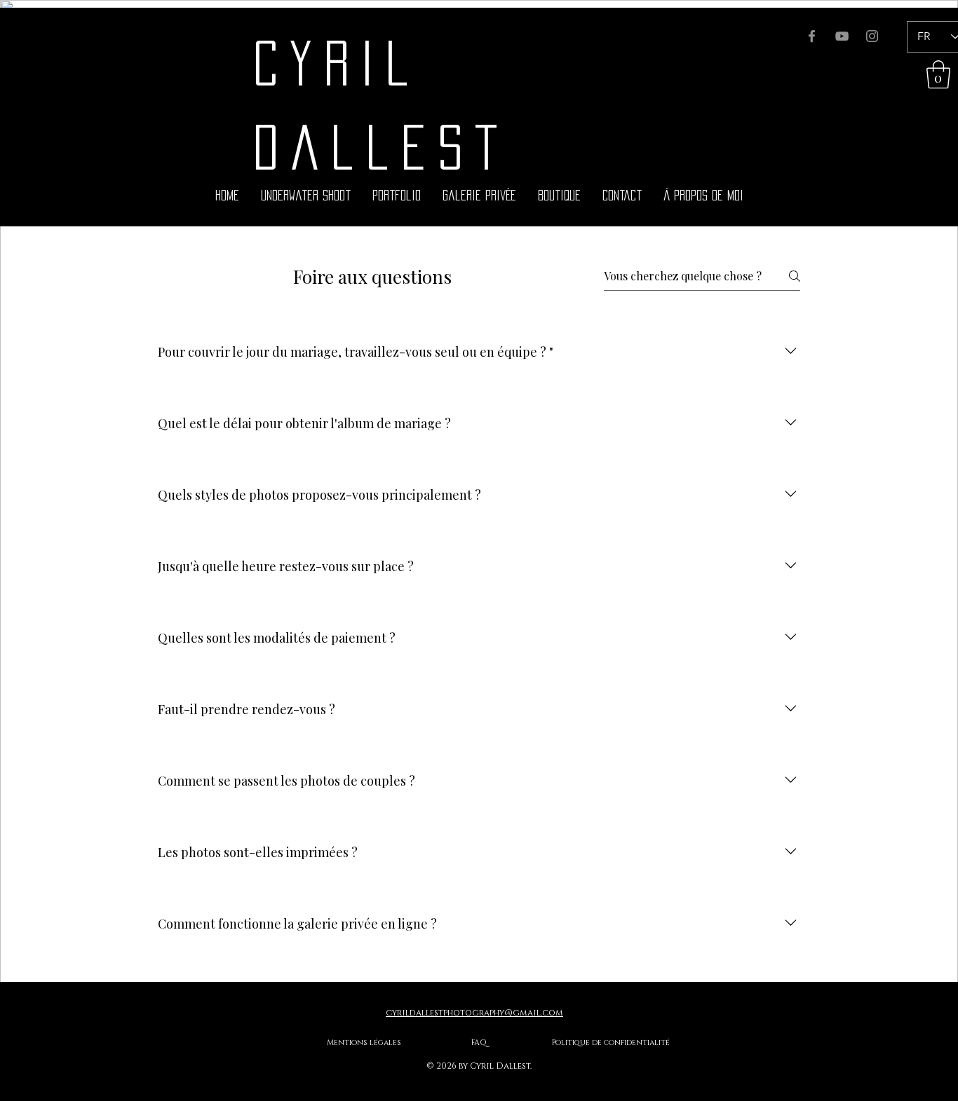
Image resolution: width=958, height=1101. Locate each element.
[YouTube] (842, 36)
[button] (938, 74)
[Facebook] (812, 36)
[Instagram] (872, 36)
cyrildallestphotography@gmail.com (474, 1012)
